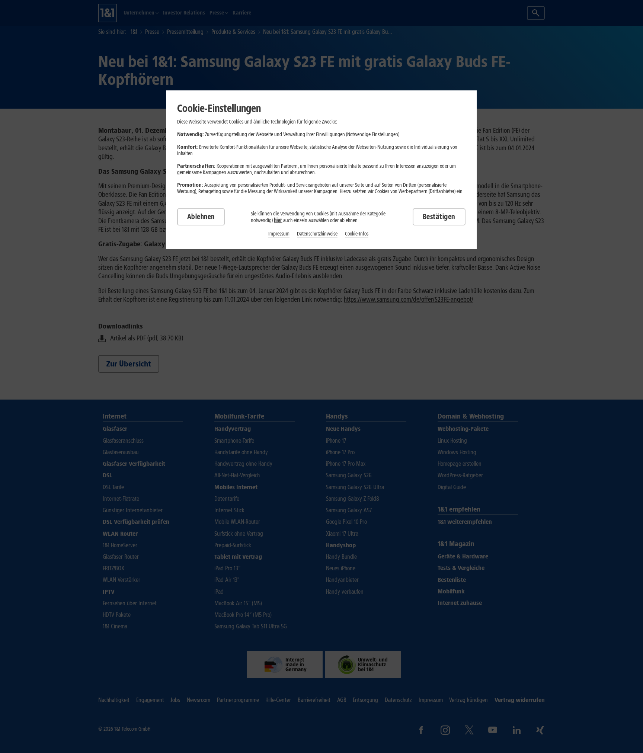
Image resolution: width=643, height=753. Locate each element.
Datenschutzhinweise (317, 234)
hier (278, 220)
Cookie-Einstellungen (219, 108)
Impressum (278, 234)
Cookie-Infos (356, 234)
